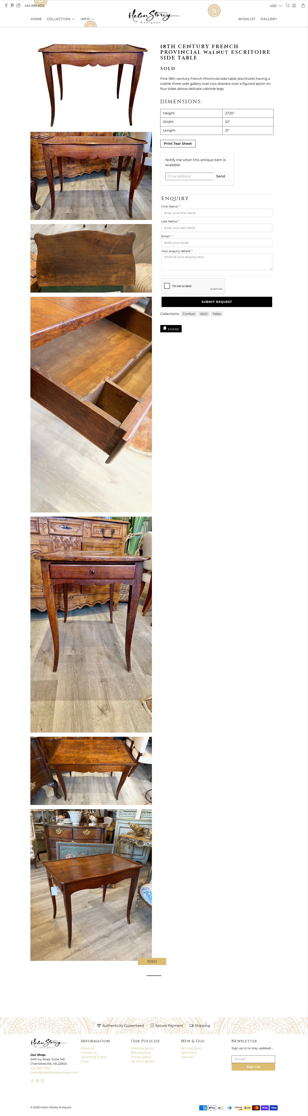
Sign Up (253, 1067)
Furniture (189, 313)
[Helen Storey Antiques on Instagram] (19, 6)
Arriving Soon (191, 1048)
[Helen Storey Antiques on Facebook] (7, 6)
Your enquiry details (177, 251)
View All (187, 1057)
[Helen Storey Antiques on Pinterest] (13, 6)
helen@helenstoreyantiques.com (54, 1072)
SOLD (203, 313)
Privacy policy (141, 1057)
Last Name (170, 221)
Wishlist (247, 19)
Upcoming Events (94, 1057)
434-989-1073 (34, 6)
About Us (87, 1048)
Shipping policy (142, 1048)
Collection (58, 19)
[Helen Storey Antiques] (154, 16)
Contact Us (89, 1052)
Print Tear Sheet (178, 144)
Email (166, 236)
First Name (170, 206)
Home (36, 19)
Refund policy (141, 1052)
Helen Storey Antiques (55, 1107)
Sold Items (189, 1052)
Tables (217, 313)
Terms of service (143, 1061)
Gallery (269, 19)
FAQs (85, 1061)
